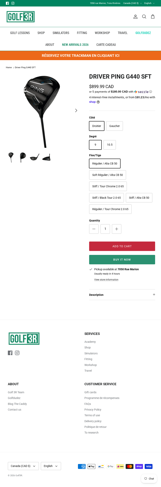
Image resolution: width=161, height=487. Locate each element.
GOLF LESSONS (20, 33)
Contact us (14, 409)
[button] (120, 92)
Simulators (91, 353)
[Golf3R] (20, 16)
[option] (43, 110)
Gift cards (90, 392)
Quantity (94, 220)
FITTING (82, 33)
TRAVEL (123, 33)
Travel (88, 370)
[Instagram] (12, 3)
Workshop (90, 365)
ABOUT (49, 45)
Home (9, 67)
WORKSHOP (102, 33)
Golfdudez (14, 398)
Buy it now (122, 259)
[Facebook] (7, 3)
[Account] (135, 16)
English (147, 3)
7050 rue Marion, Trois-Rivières (105, 3)
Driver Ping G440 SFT (25, 67)
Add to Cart (122, 246)
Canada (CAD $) (131, 3)
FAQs (87, 403)
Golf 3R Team (16, 392)
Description (96, 294)
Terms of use (92, 415)
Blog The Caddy (17, 403)
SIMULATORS (61, 33)
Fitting (88, 359)
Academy (90, 341)
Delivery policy (93, 421)
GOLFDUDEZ (143, 33)
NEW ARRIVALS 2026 (75, 45)
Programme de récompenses (101, 398)
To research (91, 432)
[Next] (76, 110)
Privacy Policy (92, 409)
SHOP (41, 33)
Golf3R (19, 475)
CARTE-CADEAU (106, 45)
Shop (87, 347)
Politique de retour (95, 426)
